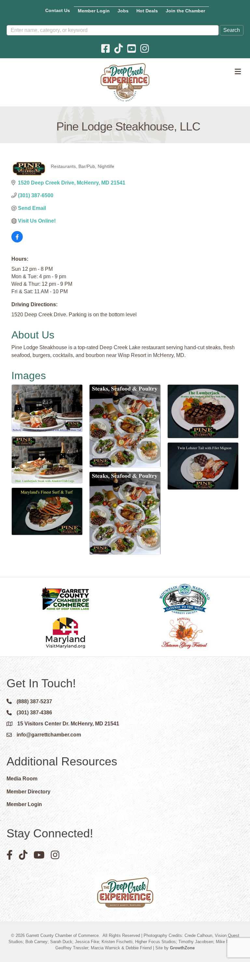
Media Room (22, 778)
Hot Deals (147, 10)
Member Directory (28, 791)
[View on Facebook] (17, 240)
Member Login (94, 10)
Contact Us (57, 10)
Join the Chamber (185, 10)
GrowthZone (182, 947)
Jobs (123, 10)
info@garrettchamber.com (49, 734)
